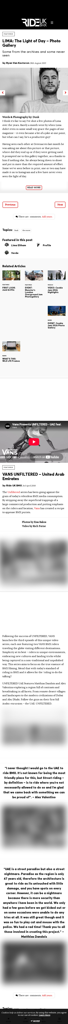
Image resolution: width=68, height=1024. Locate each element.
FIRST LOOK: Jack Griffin (11, 285)
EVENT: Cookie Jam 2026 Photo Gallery (57, 321)
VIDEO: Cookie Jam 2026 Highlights (57, 285)
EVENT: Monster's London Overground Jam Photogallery (34, 286)
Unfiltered (14, 492)
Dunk (16, 230)
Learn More (44, 1015)
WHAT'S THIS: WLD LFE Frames (11, 356)
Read (34, 187)
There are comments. (35, 216)
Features (8, 34)
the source (26, 230)
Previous (10, 204)
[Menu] (52, 22)
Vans (37, 508)
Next (60, 204)
